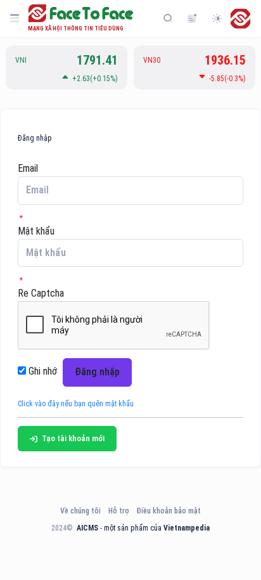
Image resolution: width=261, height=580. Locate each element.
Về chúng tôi (80, 510)
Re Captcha (41, 293)
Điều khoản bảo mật (168, 510)
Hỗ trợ (118, 510)
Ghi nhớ (41, 371)
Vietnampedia (186, 528)
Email (28, 168)
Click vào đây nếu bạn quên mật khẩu (76, 403)
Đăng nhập (97, 372)
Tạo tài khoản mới (72, 438)
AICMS (87, 528)
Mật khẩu (36, 231)
